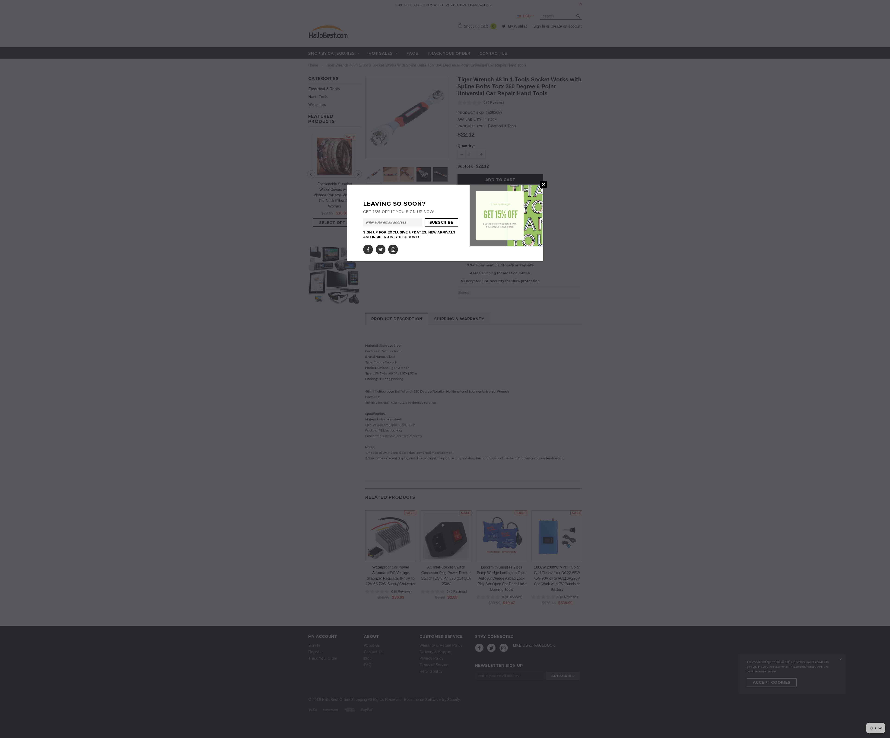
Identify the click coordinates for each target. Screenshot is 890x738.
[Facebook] (368, 248)
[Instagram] (393, 248)
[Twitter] (380, 248)
